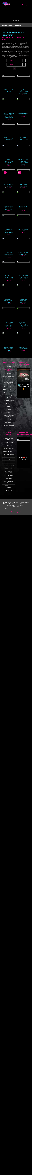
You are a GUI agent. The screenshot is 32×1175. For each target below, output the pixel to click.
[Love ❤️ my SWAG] (23, 446)
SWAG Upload (8, 468)
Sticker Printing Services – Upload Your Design (8, 382)
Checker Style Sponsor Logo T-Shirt (23, 208)
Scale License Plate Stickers (9, 396)
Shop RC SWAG (8, 442)
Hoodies (9, 409)
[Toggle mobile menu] (29, 4)
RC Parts (8, 422)
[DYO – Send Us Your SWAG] (8, 75)
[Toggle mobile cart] (22, 4)
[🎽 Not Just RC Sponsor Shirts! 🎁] (23, 375)
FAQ (9, 459)
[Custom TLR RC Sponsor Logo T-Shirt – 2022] (23, 261)
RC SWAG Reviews (9, 448)
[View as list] (17, 68)
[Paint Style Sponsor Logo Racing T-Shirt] (8, 215)
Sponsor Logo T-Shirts (9, 370)
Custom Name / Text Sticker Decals (8, 377)
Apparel (9, 366)
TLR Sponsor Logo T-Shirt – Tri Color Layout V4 (9, 277)
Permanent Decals (8, 387)
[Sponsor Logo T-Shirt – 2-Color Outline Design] (8, 192)
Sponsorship (9, 478)
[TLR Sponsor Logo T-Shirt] (23, 170)
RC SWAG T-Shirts (9, 400)
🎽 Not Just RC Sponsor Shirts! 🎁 (23, 387)
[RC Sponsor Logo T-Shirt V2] (8, 123)
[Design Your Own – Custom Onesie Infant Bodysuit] (23, 75)
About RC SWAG (8, 451)
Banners (9, 373)
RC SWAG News (8, 462)
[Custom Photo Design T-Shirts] (23, 332)
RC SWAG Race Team (8, 482)
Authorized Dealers (9, 475)
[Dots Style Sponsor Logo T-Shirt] (8, 238)
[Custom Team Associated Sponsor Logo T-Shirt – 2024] (8, 308)
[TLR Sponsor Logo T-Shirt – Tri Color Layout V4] (8, 261)
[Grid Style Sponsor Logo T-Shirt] (23, 215)
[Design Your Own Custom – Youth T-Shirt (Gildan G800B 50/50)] (8, 99)
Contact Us (9, 445)
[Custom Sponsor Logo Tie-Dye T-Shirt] (8, 332)
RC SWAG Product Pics (9, 455)
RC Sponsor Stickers (8, 390)
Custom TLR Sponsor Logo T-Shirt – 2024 (23, 300)
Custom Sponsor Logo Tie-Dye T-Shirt (8, 348)
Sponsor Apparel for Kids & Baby (9, 416)
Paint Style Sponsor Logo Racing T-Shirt (9, 231)
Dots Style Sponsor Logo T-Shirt (8, 254)
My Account (9, 490)
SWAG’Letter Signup (8, 465)
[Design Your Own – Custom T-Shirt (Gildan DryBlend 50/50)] (23, 145)
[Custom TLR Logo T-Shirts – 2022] (23, 238)
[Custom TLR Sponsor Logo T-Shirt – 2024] (23, 284)
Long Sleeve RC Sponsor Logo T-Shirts (9, 405)
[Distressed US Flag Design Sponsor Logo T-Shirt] (23, 308)
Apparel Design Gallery (9, 438)
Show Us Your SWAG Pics (8, 471)
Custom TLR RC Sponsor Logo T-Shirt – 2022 (23, 277)
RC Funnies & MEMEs (8, 486)
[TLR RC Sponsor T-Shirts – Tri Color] (8, 170)
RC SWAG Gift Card (8, 425)
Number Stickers (8, 393)
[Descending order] (24, 60)
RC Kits (9, 419)
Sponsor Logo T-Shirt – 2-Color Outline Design (8, 208)
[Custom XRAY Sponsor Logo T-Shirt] (8, 284)
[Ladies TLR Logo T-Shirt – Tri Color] (23, 123)
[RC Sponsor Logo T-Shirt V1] (23, 99)
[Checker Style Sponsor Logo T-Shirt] (23, 192)
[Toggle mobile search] (25, 4)
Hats (8, 412)
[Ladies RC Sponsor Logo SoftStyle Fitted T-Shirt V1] (8, 145)
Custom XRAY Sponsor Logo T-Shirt (8, 300)
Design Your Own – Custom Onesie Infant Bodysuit (23, 91)
